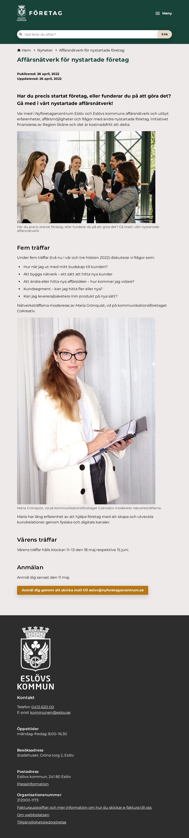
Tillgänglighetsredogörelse (41, 822)
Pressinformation (33, 784)
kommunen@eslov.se (50, 712)
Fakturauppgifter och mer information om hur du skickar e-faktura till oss (84, 807)
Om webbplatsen (33, 815)
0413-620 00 (42, 707)
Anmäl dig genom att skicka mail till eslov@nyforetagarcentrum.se (83, 590)
